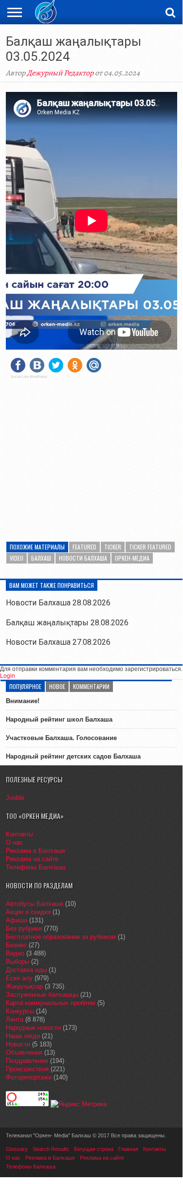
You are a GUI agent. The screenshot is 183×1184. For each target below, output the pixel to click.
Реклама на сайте (32, 859)
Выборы (17, 961)
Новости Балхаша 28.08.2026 (58, 602)
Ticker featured (150, 547)
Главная (128, 1149)
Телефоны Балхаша (35, 867)
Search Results (51, 1149)
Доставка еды (26, 969)
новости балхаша (83, 558)
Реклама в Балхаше (35, 850)
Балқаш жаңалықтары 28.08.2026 (67, 622)
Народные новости (33, 1027)
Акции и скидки (28, 912)
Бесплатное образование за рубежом (61, 936)
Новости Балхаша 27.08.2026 (58, 642)
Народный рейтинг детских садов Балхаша (73, 756)
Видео (15, 953)
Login (7, 675)
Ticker (112, 547)
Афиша (16, 920)
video (16, 558)
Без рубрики (24, 928)
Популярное (25, 686)
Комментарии (91, 686)
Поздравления (27, 1060)
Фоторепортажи (29, 1077)
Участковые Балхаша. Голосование (61, 738)
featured (84, 547)
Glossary (17, 1149)
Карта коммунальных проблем (50, 1003)
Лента (14, 1019)
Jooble (15, 797)
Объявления (24, 1052)
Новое (57, 686)
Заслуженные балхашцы (42, 994)
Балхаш (41, 558)
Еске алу (19, 978)
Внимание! (22, 701)
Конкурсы (20, 1011)
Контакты (19, 834)
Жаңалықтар (24, 986)
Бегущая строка (93, 1149)
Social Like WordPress (29, 376)
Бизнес (16, 945)
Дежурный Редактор (60, 73)
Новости (18, 1044)
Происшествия (27, 1069)
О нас (14, 842)
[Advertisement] (91, 454)
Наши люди (23, 1036)
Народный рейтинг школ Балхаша (59, 719)
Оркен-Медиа (132, 558)
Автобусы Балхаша (34, 903)
